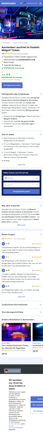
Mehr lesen (21, 225)
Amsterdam (6, 43)
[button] (21, 94)
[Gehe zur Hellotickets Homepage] (9, 3)
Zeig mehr (21, 165)
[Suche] (21, 3)
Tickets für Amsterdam (20, 43)
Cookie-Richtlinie (14, 424)
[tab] (21, 94)
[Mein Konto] (40, 3)
